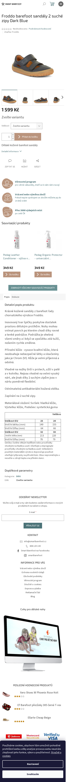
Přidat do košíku (30, 136)
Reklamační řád (33, 592)
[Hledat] (44, 4)
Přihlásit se (33, 525)
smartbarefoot (35, 555)
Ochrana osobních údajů (33, 572)
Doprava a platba (33, 588)
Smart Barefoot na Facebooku (35, 550)
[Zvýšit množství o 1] (12, 135)
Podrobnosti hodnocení (40, 28)
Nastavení (33, 764)
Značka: (11, 32)
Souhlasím (33, 774)
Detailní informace (10, 151)
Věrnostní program (33, 580)
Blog (33, 596)
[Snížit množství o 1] (12, 138)
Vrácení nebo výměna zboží (33, 568)
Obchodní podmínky (32, 576)
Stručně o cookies (32, 584)
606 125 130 (35, 546)
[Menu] (61, 4)
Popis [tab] (7, 297)
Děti (18, 476)
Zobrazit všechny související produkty (33, 287)
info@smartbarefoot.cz (35, 541)
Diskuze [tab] (15, 297)
